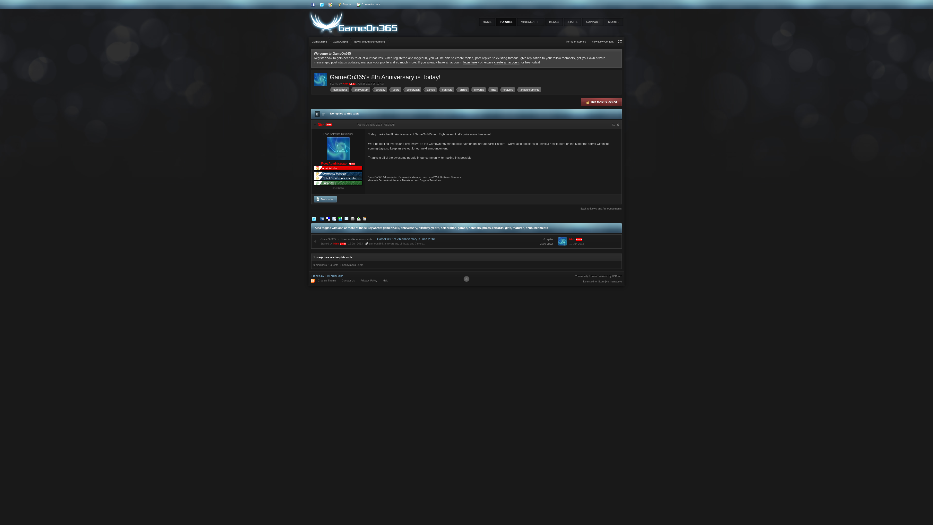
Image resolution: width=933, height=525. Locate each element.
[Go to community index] (353, 21)
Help (385, 280)
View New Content (602, 41)
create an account (506, 62)
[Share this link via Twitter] (314, 218)
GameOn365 (328, 239)
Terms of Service (576, 41)
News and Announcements (356, 239)
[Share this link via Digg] (322, 218)
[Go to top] (466, 279)
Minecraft (530, 22)
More (613, 22)
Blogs (554, 22)
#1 (613, 124)
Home (487, 22)
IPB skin (315, 275)
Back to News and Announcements (601, 208)
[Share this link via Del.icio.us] (328, 218)
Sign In (346, 4)
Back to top (327, 199)
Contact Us (348, 280)
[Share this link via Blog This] (365, 218)
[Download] (359, 218)
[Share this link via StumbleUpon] (340, 218)
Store (573, 22)
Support (593, 22)
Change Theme (327, 280)
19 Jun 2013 (576, 243)
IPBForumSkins (334, 275)
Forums (506, 22)
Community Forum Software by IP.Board (598, 276)
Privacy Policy (369, 280)
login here (470, 62)
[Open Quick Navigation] (620, 41)
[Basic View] (324, 114)
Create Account (370, 4)
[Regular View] (317, 114)
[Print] (352, 218)
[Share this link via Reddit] (334, 218)
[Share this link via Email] (346, 218)
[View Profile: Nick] (338, 148)
